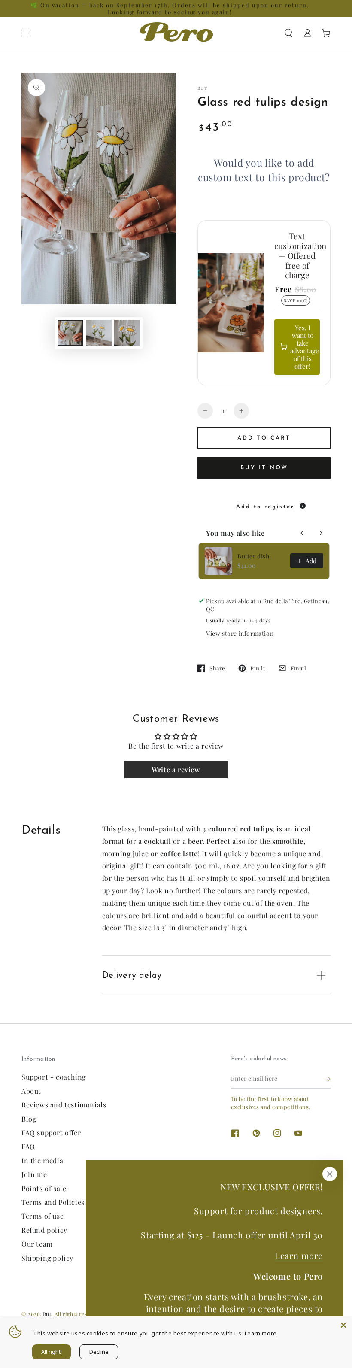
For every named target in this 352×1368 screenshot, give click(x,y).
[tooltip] (303, 506)
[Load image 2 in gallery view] (99, 333)
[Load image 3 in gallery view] (127, 333)
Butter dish (253, 556)
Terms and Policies (53, 1202)
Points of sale (43, 1188)
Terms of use (42, 1215)
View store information (239, 633)
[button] (288, 33)
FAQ (28, 1146)
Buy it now (264, 467)
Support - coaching (53, 1076)
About (31, 1090)
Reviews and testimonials (63, 1104)
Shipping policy (47, 1257)
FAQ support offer (51, 1132)
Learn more (299, 1255)
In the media (42, 1160)
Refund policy (44, 1230)
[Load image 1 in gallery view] (70, 333)
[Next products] (321, 533)
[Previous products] (302, 533)
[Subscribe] (328, 1078)
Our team (37, 1243)
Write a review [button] (176, 769)
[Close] (329, 1174)
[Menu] (25, 33)
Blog (28, 1118)
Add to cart (264, 438)
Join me (34, 1174)
